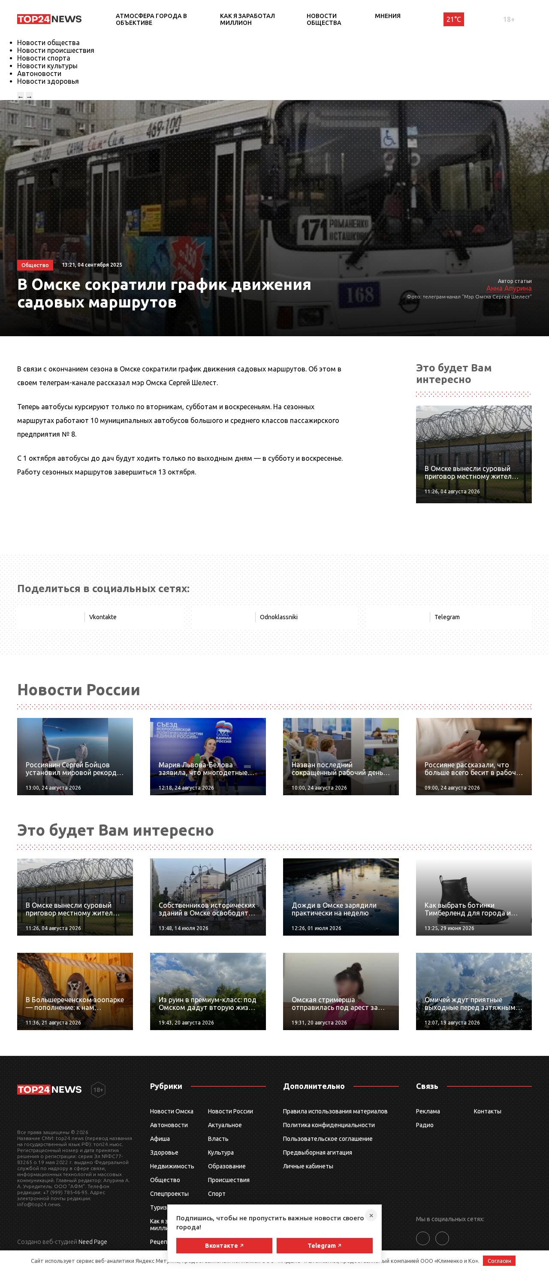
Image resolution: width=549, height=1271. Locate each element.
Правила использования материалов (335, 1111)
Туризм (160, 1207)
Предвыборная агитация (317, 1152)
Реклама (428, 1111)
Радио (425, 1125)
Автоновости (39, 73)
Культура (221, 1152)
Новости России (230, 1111)
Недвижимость (172, 1166)
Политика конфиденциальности (329, 1125)
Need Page (92, 1241)
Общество (165, 1180)
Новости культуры (47, 66)
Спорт (217, 1193)
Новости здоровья (48, 81)
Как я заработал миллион (247, 19)
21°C (453, 19)
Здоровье (164, 1152)
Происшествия (229, 1180)
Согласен (499, 1261)
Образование (227, 1166)
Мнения (388, 15)
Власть (218, 1138)
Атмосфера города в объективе (151, 19)
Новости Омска (171, 1111)
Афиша (160, 1138)
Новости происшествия (55, 50)
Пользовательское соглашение (328, 1138)
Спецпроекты (169, 1193)
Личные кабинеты (308, 1166)
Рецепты (162, 1241)
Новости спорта (43, 58)
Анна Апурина (509, 288)
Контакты (487, 1111)
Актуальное (225, 1125)
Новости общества (324, 19)
